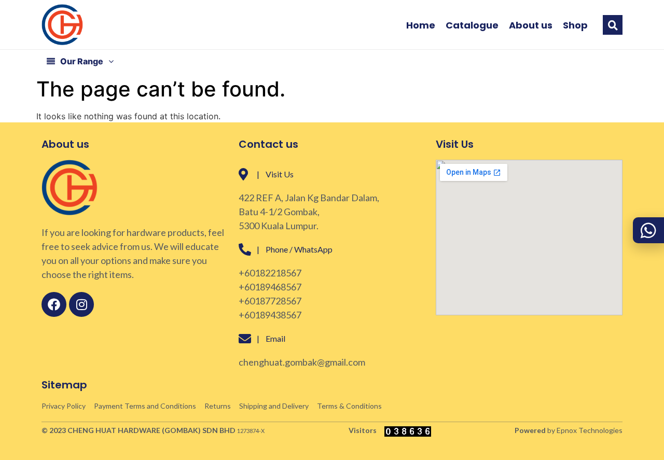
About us (530, 25)
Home (420, 25)
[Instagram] (81, 304)
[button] (612, 25)
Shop (575, 25)
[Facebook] (54, 304)
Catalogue (472, 25)
